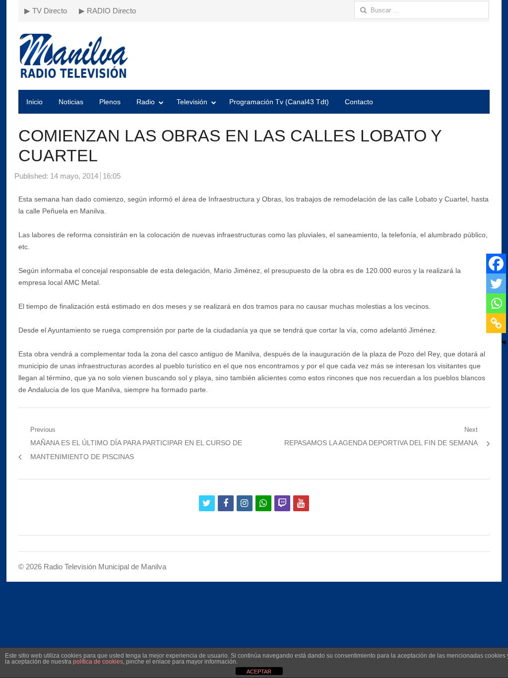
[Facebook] (496, 263)
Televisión (192, 102)
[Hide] (504, 342)
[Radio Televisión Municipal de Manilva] (254, 56)
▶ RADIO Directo (107, 10)
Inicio (34, 102)
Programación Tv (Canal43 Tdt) (279, 102)
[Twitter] (496, 283)
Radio (145, 102)
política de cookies (98, 661)
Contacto (359, 102)
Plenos (110, 102)
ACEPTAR (259, 672)
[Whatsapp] (496, 303)
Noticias (71, 102)
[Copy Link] (496, 323)
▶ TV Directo (45, 10)
